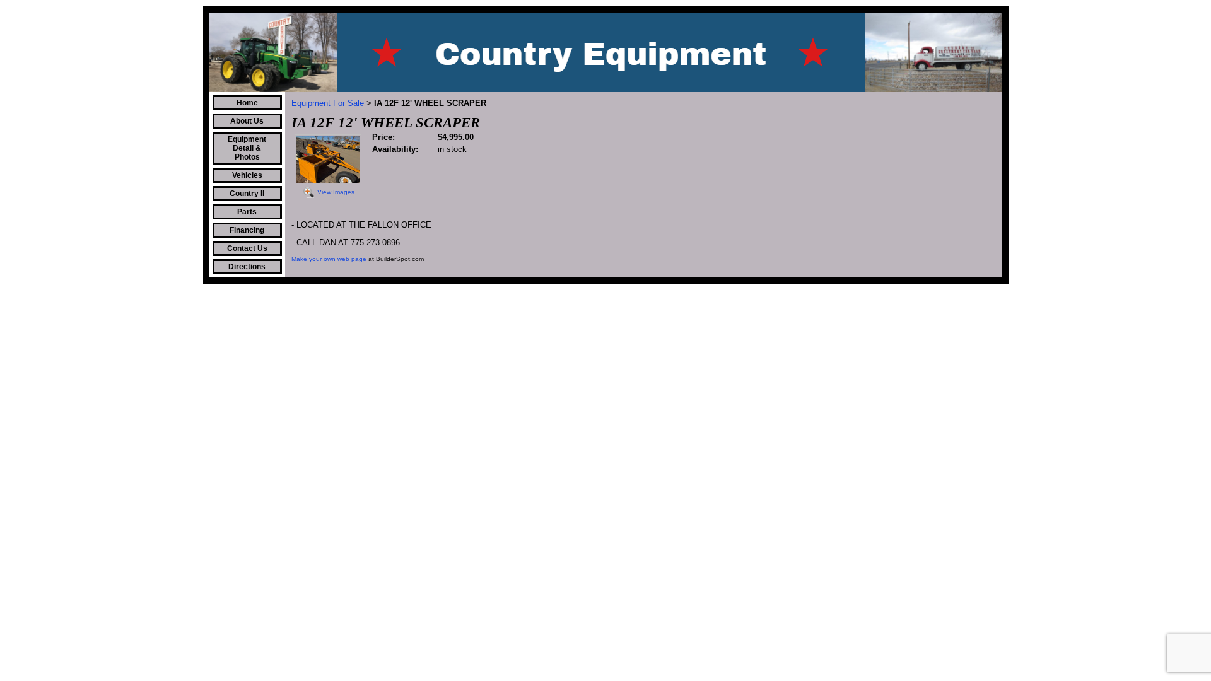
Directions (247, 266)
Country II (247, 193)
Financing (247, 230)
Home (247, 102)
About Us (247, 121)
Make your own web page (328, 258)
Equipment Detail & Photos (247, 148)
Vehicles (247, 175)
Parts (247, 211)
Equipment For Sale (327, 103)
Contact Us (247, 248)
